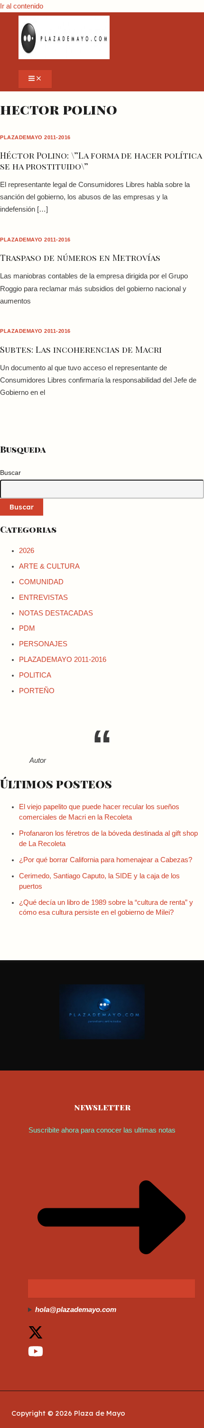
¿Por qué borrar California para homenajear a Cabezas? (105, 860)
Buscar (10, 472)
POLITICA (35, 675)
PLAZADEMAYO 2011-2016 (35, 137)
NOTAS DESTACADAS (56, 613)
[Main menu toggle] (35, 79)
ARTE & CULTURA (49, 566)
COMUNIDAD (41, 582)
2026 (26, 550)
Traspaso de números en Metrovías (80, 257)
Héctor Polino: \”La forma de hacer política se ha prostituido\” (101, 160)
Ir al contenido (21, 6)
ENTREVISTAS (43, 597)
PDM (27, 628)
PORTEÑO (37, 691)
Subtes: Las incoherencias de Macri (81, 349)
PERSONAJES (43, 644)
